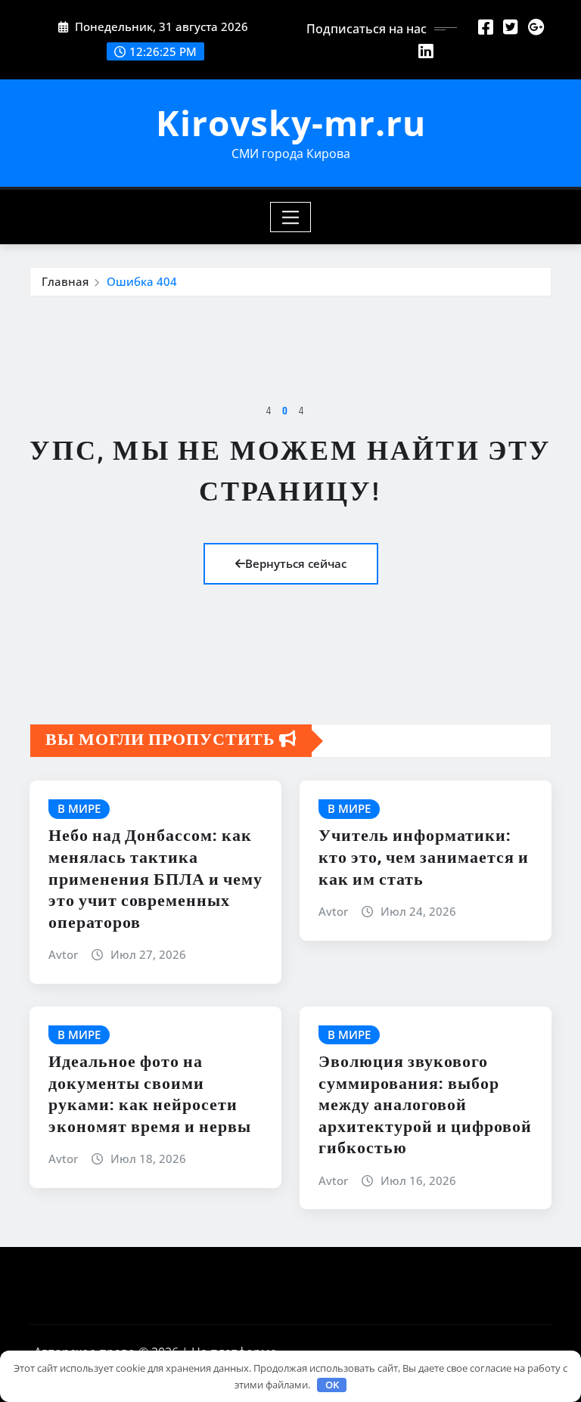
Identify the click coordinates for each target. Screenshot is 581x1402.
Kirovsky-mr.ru (291, 122)
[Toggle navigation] (291, 217)
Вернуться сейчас (295, 563)
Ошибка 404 (142, 281)
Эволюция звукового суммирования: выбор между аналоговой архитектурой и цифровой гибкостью (425, 1106)
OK (332, 1384)
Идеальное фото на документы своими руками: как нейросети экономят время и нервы (149, 1095)
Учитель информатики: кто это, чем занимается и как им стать (423, 858)
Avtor (63, 954)
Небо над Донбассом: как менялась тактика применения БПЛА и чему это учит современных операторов (155, 879)
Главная (65, 281)
